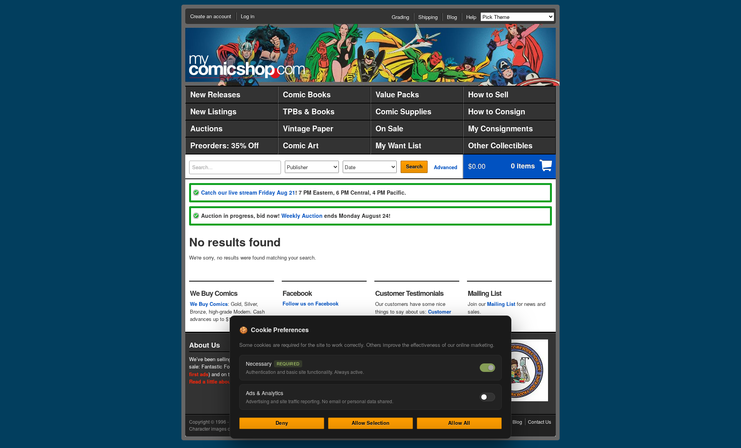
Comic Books (307, 94)
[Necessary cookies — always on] (487, 367)
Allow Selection (371, 422)
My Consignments (500, 128)
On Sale (389, 128)
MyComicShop (247, 66)
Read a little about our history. (225, 381)
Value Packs (397, 94)
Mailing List (501, 303)
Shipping (428, 16)
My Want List (398, 145)
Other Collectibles (500, 145)
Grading (400, 16)
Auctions (206, 128)
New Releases (215, 94)
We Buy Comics (209, 303)
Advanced (445, 167)
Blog (452, 16)
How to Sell (488, 94)
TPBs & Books (309, 111)
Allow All (459, 422)
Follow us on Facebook (310, 303)
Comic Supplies (403, 111)
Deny (282, 422)
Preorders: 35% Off (224, 145)
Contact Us (539, 421)
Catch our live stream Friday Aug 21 (248, 192)
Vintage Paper (308, 128)
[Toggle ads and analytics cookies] (487, 397)
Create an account (210, 16)
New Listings (213, 111)
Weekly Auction (302, 215)
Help (471, 16)
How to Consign (496, 111)
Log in (247, 16)
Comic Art (301, 145)
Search (414, 166)
